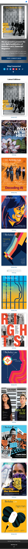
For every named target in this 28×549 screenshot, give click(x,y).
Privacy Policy (17, 541)
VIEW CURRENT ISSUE (14, 58)
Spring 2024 (14, 267)
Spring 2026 (14, 117)
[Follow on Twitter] (4, 69)
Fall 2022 (14, 348)
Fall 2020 (14, 497)
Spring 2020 (14, 534)
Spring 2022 (14, 385)
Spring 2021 (14, 459)
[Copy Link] (22, 69)
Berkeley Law (11, 541)
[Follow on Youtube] (16, 69)
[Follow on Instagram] (13, 69)
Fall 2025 (14, 155)
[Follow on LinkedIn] (10, 69)
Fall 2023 (14, 272)
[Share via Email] (19, 69)
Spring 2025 (14, 192)
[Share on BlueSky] (13, 72)
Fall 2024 (14, 230)
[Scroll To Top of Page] (26, 539)
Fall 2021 (14, 422)
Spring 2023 (14, 310)
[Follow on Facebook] (7, 69)
